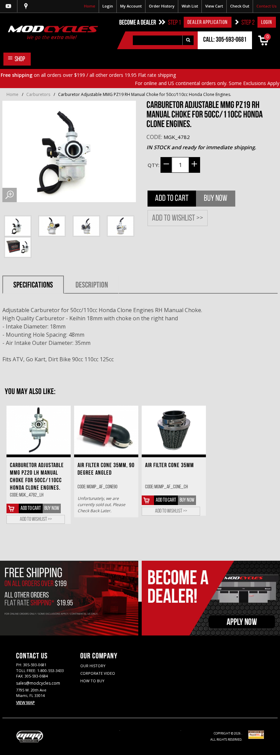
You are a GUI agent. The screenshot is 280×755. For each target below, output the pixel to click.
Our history (93, 665)
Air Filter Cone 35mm (169, 466)
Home (89, 6)
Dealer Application (207, 22)
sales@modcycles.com (38, 683)
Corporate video (97, 673)
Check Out (239, 6)
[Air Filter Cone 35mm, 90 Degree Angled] (106, 430)
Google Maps (25, 6)
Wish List (190, 6)
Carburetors (38, 94)
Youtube (8, 6)
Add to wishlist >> (177, 218)
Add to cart (30, 508)
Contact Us (266, 6)
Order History (161, 6)
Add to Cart (171, 198)
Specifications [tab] (33, 285)
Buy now (215, 198)
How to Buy (92, 680)
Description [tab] (91, 285)
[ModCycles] (49, 32)
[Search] (188, 40)
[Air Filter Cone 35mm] (174, 430)
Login (107, 6)
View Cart (214, 6)
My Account (131, 6)
